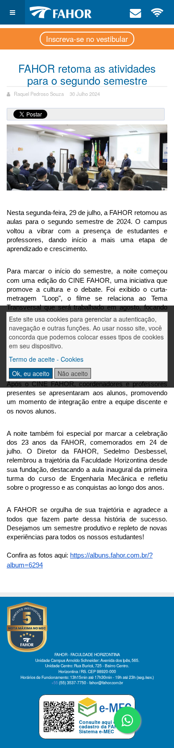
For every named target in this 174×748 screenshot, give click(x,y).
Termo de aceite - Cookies (46, 359)
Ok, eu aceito (31, 373)
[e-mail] (136, 12)
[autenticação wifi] (157, 12)
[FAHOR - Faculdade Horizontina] (60, 12)
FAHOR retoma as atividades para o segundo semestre (87, 74)
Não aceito (73, 373)
